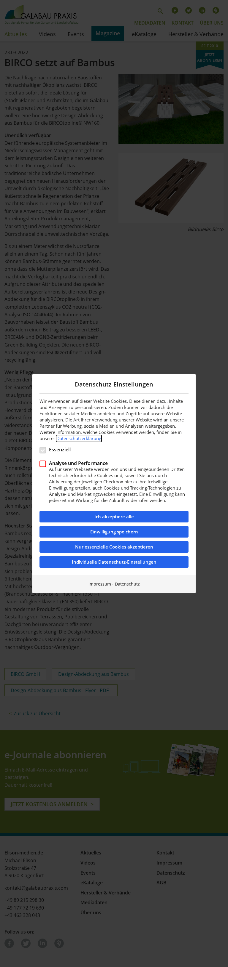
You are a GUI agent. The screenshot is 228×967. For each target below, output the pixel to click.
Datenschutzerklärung (78, 438)
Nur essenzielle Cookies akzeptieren (114, 547)
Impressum (99, 584)
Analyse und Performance (78, 463)
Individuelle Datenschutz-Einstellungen (114, 562)
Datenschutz (127, 584)
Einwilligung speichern (114, 532)
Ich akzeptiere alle (114, 517)
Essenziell (60, 449)
